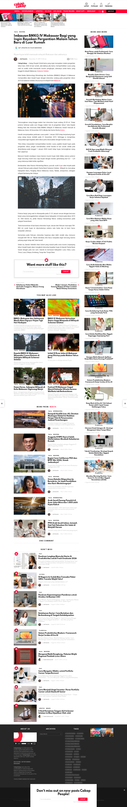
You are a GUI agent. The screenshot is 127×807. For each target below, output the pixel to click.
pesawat (77, 777)
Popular (94, 6)
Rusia (83, 780)
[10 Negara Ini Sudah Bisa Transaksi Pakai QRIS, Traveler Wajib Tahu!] (25, 580)
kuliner (79, 762)
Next (126, 21)
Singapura (69, 782)
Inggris (77, 756)
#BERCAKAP (91, 11)
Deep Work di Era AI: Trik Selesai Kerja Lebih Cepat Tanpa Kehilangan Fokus (99, 405)
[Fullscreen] (34, 743)
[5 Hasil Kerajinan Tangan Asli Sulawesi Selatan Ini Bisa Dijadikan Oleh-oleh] (25, 713)
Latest (86, 6)
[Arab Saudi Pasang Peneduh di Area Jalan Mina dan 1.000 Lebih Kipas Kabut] (29, 506)
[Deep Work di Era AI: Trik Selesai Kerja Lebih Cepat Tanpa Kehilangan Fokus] (98, 393)
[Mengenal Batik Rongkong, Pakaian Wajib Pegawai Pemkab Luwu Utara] (25, 656)
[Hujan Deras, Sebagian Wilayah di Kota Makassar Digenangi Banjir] (29, 376)
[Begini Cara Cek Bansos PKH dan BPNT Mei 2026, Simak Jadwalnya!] (29, 463)
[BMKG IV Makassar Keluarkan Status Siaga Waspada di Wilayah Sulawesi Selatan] (63, 307)
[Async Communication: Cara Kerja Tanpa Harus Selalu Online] (98, 278)
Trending (108, 6)
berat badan (70, 736)
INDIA (77, 754)
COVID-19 (69, 751)
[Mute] (32, 743)
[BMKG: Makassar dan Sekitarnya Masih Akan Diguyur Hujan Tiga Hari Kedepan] (29, 307)
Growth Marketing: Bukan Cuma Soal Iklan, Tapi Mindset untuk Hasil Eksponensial (99, 101)
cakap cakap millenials (73, 743)
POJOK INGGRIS (68, 11)
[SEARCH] (100, 11)
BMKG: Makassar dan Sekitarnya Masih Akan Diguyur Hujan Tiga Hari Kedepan (29, 321)
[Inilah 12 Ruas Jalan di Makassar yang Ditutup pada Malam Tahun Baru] (63, 342)
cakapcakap (70, 738)
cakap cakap (80, 738)
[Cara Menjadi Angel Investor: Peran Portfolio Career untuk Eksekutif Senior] (25, 694)
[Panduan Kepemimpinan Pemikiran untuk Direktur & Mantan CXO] (25, 599)
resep (77, 780)
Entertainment (27, 11)
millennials (77, 769)
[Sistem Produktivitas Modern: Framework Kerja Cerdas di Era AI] (25, 637)
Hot (101, 6)
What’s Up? (80, 11)
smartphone (78, 782)
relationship (70, 780)
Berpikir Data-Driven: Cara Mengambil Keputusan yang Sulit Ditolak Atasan (24, 24)
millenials (77, 767)
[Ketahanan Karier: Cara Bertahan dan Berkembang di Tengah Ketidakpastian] (25, 618)
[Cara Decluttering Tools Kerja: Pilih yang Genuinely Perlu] (98, 301)
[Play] (16, 743)
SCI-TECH (48, 11)
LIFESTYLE (39, 11)
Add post (111, 11)
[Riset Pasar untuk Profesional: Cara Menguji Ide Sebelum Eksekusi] (8, 17)
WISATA (48, 708)
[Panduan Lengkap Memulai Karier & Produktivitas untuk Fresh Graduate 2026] (25, 561)
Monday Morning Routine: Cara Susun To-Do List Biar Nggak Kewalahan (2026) (98, 478)
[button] (25, 738)
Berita (17, 11)
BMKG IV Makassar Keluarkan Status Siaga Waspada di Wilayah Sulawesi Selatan (63, 321)
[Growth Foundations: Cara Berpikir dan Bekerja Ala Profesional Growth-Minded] (58, 17)
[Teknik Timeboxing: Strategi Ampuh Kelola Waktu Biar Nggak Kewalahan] (98, 441)
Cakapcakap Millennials (73, 746)
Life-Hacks (57, 11)
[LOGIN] (103, 11)
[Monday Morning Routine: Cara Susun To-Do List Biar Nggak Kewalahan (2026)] (98, 466)
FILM (77, 751)
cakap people (70, 749)
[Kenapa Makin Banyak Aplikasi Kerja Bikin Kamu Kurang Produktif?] (98, 347)
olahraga (69, 772)
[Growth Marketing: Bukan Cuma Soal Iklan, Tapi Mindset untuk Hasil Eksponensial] (41, 17)
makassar (77, 764)
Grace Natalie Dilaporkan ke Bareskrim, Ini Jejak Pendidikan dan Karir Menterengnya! (62, 481)
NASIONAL (22, 315)
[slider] (24, 743)
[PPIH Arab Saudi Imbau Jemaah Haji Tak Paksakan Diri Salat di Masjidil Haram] (29, 528)
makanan (69, 764)
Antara (62, 130)
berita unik (79, 736)
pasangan (69, 777)
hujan (61, 165)
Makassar (57, 80)
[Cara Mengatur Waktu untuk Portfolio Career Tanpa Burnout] (25, 675)
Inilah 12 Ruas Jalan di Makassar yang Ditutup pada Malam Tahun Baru (63, 355)
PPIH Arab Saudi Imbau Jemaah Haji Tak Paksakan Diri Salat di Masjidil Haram (62, 525)
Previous (1, 21)
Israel (83, 756)
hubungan (69, 754)
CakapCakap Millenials (73, 741)
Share (20, 85)
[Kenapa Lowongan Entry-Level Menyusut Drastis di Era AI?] (98, 162)
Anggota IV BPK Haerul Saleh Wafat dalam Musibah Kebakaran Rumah (63, 439)
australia (80, 733)
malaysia (69, 767)
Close (124, 790)
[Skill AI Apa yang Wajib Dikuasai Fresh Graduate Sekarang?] (98, 139)
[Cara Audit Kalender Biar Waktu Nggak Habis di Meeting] (98, 255)
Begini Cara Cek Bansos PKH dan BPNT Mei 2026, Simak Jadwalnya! (62, 460)
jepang (68, 759)
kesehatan (76, 759)
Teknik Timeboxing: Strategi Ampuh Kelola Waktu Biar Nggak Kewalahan (99, 453)
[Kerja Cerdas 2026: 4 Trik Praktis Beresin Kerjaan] (98, 232)
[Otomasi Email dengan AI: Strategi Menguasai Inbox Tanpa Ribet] (98, 418)
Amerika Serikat (71, 733)
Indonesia (69, 756)
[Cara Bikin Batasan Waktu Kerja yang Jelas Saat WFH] (98, 209)
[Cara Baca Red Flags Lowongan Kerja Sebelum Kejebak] (98, 185)
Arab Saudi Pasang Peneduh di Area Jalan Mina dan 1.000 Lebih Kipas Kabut (63, 503)
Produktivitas (42, 630)
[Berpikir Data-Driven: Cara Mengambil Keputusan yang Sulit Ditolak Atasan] (25, 17)
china (78, 749)
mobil (84, 769)
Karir (40, 553)
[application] (25, 738)
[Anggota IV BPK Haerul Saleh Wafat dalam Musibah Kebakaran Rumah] (29, 442)
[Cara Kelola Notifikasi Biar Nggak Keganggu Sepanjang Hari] (98, 324)
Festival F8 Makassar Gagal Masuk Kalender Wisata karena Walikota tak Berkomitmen (62, 389)
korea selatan (70, 762)
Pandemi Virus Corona (73, 774)
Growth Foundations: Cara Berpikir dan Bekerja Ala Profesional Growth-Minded (99, 126)
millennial (69, 769)
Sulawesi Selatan (43, 71)
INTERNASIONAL (57, 411)
